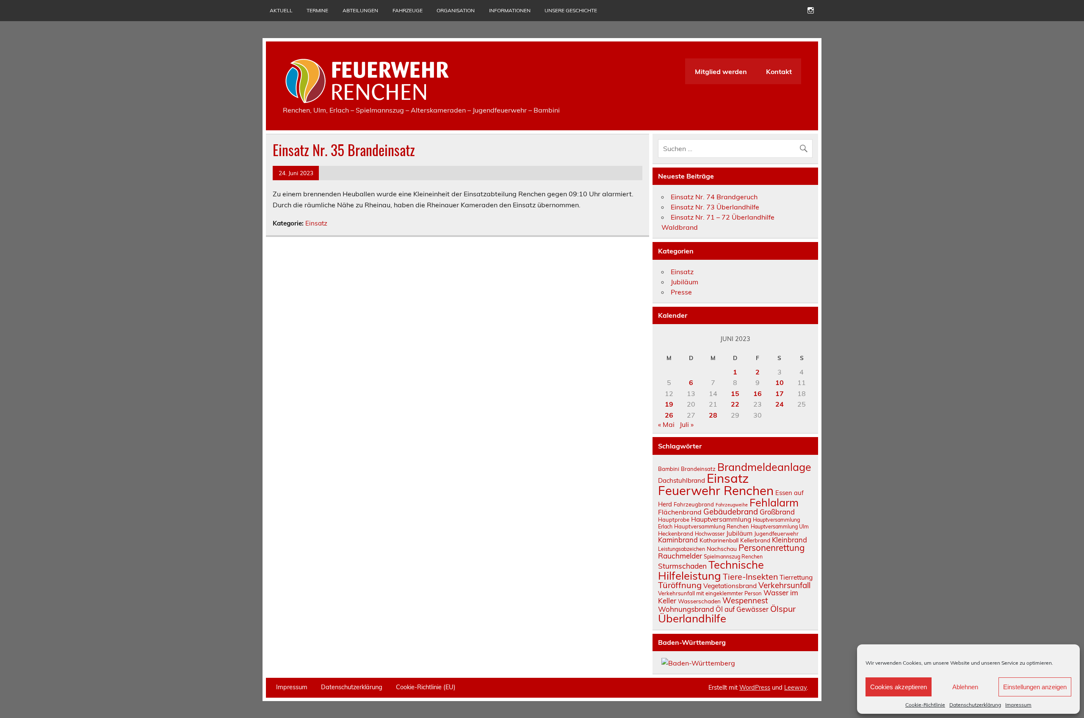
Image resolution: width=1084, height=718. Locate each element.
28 (713, 415)
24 (779, 404)
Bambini (668, 468)
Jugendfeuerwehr (776, 533)
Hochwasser (710, 534)
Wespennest (745, 600)
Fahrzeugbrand (694, 504)
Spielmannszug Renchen (733, 556)
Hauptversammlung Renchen (711, 526)
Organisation (456, 10)
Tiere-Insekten (750, 576)
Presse (681, 292)
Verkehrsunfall (784, 585)
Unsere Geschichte (571, 10)
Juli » (687, 424)
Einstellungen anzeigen (1035, 686)
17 (779, 393)
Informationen (510, 10)
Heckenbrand (675, 533)
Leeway (795, 687)
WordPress (754, 687)
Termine (317, 10)
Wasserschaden (699, 601)
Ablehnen (965, 686)
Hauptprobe (673, 519)
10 (779, 382)
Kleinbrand (789, 540)
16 (757, 393)
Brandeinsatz (698, 468)
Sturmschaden (682, 565)
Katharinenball (719, 540)
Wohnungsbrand (686, 609)
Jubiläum (684, 282)
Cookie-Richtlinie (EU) (426, 687)
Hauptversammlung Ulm (780, 526)
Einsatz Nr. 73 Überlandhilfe (715, 207)
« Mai (666, 424)
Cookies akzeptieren (898, 686)
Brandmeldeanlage (764, 466)
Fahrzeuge (408, 10)
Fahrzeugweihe (732, 505)
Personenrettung (771, 547)
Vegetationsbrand (730, 586)
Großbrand (777, 511)
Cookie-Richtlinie (925, 704)
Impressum (1018, 704)
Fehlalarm (774, 502)
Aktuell (281, 10)
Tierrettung (796, 577)
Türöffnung (680, 585)
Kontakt (779, 71)
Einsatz (316, 223)
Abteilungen (360, 10)
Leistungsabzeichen (681, 549)
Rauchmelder (680, 555)
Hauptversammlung (721, 519)
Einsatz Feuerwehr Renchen (716, 484)
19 (669, 404)
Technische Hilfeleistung (711, 570)
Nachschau (722, 548)
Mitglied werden (721, 71)
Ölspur (783, 608)
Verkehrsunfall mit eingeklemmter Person (710, 593)
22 (735, 404)
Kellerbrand (755, 540)
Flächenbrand (680, 512)
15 (735, 393)
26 (669, 415)
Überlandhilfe (692, 618)
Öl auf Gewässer (742, 609)
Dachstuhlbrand (681, 480)
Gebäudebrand (730, 511)
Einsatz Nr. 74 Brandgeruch (714, 197)
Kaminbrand (678, 540)
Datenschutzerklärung (975, 704)
